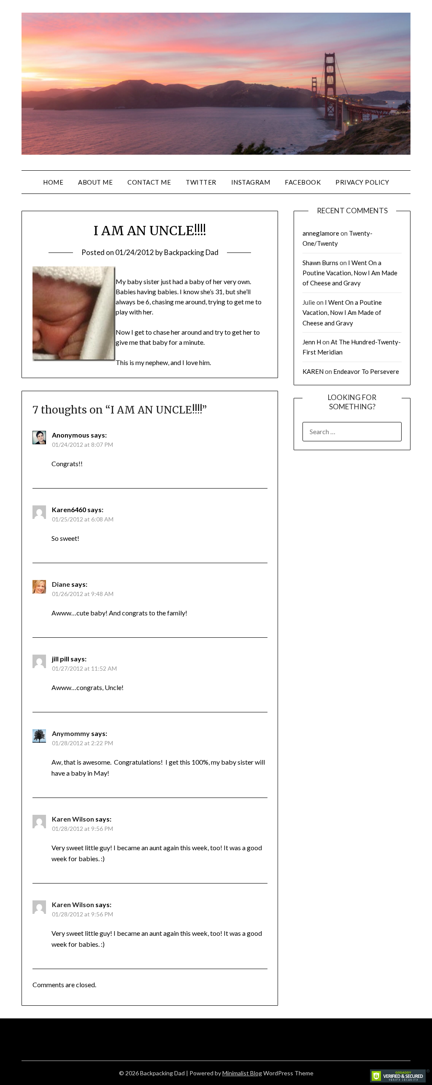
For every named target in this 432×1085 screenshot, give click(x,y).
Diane (61, 584)
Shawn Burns (320, 262)
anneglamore (320, 233)
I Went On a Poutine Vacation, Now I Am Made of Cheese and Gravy (349, 273)
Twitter (201, 182)
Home (53, 182)
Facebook (303, 182)
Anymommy (71, 733)
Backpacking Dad (191, 252)
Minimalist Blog (242, 1073)
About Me (95, 182)
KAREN (313, 371)
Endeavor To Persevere (366, 371)
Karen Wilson (73, 819)
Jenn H (311, 342)
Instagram (250, 182)
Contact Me (149, 182)
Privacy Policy (362, 182)
